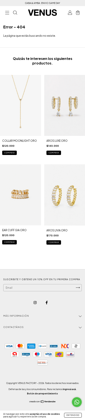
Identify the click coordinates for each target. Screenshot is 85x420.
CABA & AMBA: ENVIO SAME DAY (42, 3)
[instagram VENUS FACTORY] (35, 302)
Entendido (72, 415)
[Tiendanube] (42, 402)
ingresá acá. (69, 389)
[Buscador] (15, 13)
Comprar (9, 242)
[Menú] (7, 13)
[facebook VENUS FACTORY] (47, 302)
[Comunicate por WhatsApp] (77, 402)
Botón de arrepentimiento (42, 393)
